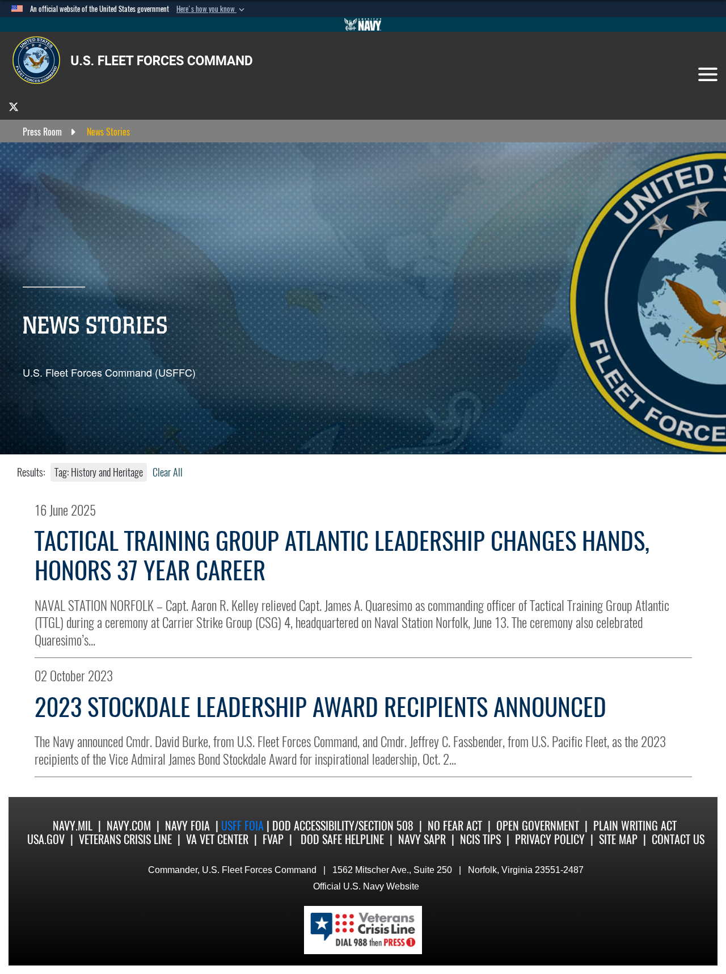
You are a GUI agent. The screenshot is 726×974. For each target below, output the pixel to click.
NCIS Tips (480, 839)
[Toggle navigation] (708, 74)
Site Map (618, 839)
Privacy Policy (550, 839)
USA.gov (46, 839)
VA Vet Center (217, 839)
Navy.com (129, 825)
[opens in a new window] (14, 106)
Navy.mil (72, 825)
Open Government (537, 825)
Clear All (168, 472)
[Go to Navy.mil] (363, 24)
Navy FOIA (187, 825)
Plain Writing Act (635, 825)
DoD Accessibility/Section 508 (342, 825)
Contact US (678, 839)
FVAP (273, 839)
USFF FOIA (244, 825)
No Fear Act (455, 825)
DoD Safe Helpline (342, 839)
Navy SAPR (422, 839)
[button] (211, 9)
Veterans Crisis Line (125, 839)
